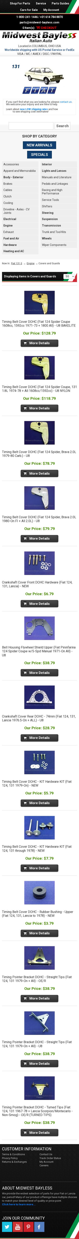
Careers (44, 1165)
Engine (8, 225)
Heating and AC (13, 251)
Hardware (10, 245)
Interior (47, 164)
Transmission (51, 225)
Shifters (47, 206)
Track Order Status (50, 1158)
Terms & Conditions (13, 1154)
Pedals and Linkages (55, 183)
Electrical (9, 219)
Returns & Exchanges (14, 1161)
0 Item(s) (39, 27)
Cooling (8, 203)
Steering (47, 212)
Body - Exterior (13, 177)
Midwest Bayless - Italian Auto (39, 37)
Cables (7, 190)
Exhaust (8, 232)
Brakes (7, 183)
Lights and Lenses (54, 170)
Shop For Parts (20, 3)
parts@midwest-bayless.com (39, 22)
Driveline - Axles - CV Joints (16, 211)
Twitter (7, 1227)
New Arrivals (39, 145)
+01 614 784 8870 (51, 17)
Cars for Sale (29, 10)
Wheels (47, 238)
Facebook (39, 1227)
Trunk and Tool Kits (54, 232)
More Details (39, 343)
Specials (39, 154)
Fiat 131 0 (16, 263)
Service (41, 3)
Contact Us (46, 1154)
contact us (66, 102)
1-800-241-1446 (27, 17)
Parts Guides (60, 3)
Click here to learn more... (19, 1204)
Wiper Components (54, 245)
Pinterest (28, 1227)
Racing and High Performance (52, 191)
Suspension (50, 219)
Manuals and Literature (57, 177)
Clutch (7, 196)
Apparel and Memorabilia (19, 170)
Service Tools (50, 199)
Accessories (11, 164)
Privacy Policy (10, 1158)
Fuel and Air (11, 238)
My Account (51, 10)
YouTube (18, 1227)
